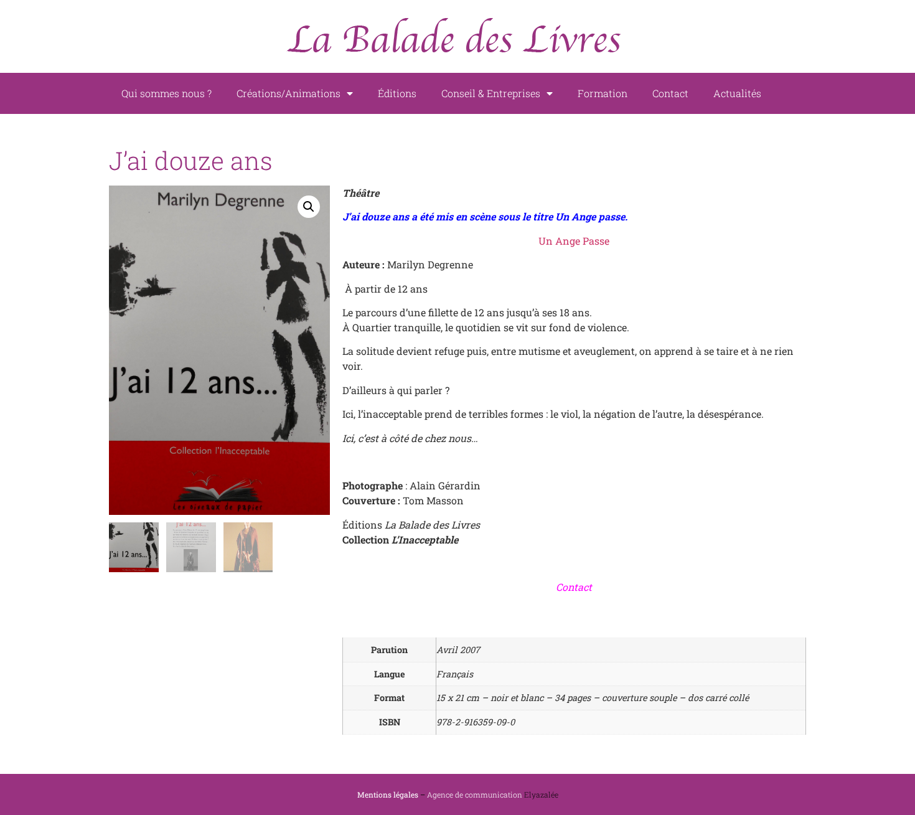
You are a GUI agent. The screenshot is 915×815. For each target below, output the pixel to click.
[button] (309, 207)
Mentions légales (387, 794)
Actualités (737, 93)
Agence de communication (474, 794)
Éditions (397, 93)
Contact (670, 93)
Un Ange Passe (573, 240)
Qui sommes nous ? (166, 93)
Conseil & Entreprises (490, 93)
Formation (602, 93)
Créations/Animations (288, 93)
